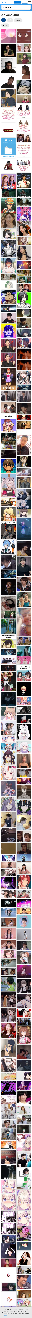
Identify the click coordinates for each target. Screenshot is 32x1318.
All (3, 20)
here (5, 1315)
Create (18, 2)
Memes (5, 25)
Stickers (18, 20)
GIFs (10, 20)
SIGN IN (25, 2)
